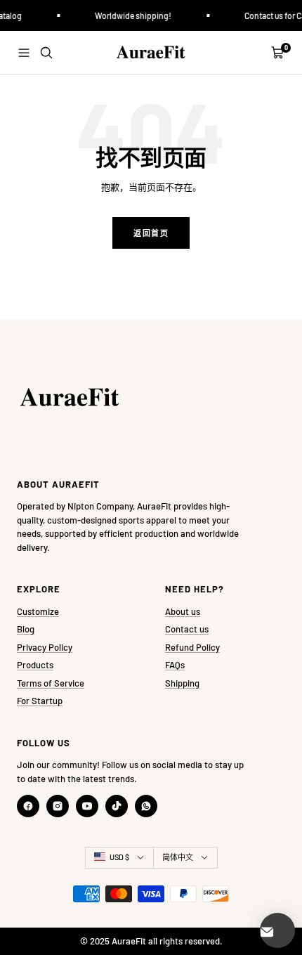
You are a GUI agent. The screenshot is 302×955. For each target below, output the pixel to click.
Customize (38, 611)
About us (182, 611)
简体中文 (177, 857)
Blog (25, 629)
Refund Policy (192, 647)
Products (35, 664)
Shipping (182, 683)
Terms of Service (50, 683)
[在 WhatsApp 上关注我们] (146, 806)
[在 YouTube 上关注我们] (87, 806)
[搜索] (46, 53)
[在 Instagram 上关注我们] (57, 806)
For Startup (40, 700)
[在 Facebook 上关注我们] (28, 806)
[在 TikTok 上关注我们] (116, 806)
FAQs (175, 664)
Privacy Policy (44, 647)
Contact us (187, 629)
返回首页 (151, 233)
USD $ (119, 857)
